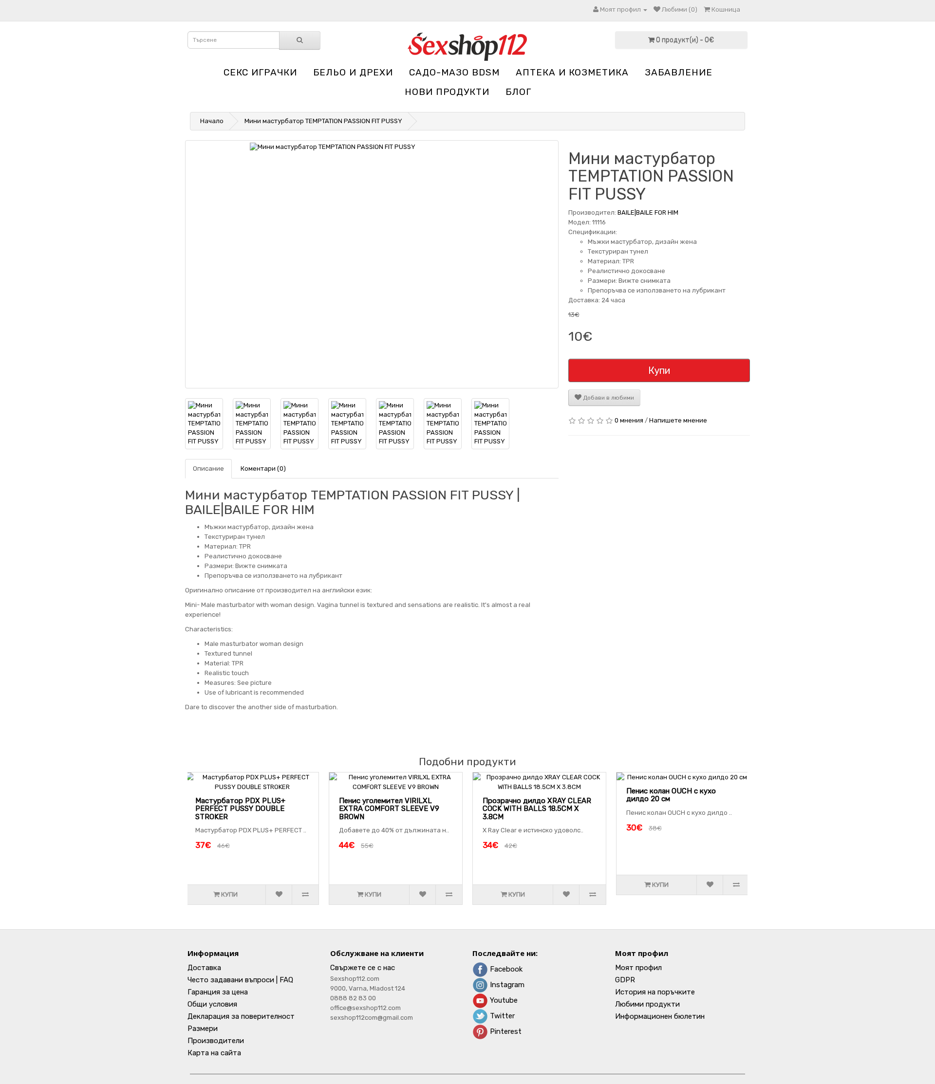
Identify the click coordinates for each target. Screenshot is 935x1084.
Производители (215, 1040)
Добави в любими (607, 397)
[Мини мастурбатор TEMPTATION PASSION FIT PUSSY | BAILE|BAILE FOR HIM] (372, 264)
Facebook (505, 969)
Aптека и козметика (572, 72)
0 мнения (629, 420)
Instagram (506, 984)
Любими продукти (647, 1004)
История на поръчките (655, 992)
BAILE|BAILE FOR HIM (647, 212)
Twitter (501, 1015)
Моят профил (638, 967)
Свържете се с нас (362, 967)
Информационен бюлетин (660, 1016)
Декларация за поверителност (241, 1016)
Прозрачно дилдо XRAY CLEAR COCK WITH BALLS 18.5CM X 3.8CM (537, 808)
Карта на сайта (214, 1052)
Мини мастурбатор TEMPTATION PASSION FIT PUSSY (323, 121)
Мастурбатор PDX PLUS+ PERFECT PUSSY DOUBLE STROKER (240, 808)
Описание (208, 468)
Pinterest (505, 1031)
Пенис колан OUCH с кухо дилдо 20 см (671, 795)
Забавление (678, 72)
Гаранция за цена (217, 992)
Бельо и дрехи (353, 72)
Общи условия (212, 1004)
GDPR (625, 979)
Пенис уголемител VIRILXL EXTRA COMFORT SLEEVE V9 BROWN (389, 808)
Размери (202, 1028)
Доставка (204, 967)
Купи (659, 370)
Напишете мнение (678, 420)
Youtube (503, 1000)
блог (518, 91)
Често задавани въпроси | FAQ (240, 979)
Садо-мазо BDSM (454, 72)
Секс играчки (260, 72)
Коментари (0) (263, 468)
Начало (212, 121)
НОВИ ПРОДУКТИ (447, 91)
